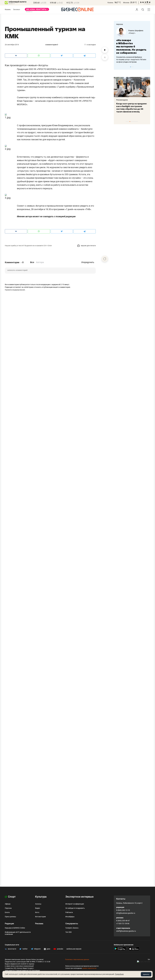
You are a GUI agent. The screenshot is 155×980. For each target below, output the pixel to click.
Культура (40, 896)
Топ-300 (68, 932)
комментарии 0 (51, 45)
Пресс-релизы (10, 917)
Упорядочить (87, 262)
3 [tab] (128, 121)
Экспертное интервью (79, 896)
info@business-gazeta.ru (125, 913)
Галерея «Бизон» (72, 928)
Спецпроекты (71, 923)
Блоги (7, 912)
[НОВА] (37, 10)
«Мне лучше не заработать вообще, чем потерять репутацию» (131, 45)
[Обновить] (105, 259)
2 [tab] (127, 121)
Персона (8, 908)
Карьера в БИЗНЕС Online (15, 928)
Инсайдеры (69, 917)
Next (147, 67)
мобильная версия (73, 949)
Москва (126, 3)
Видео (37, 908)
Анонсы (38, 904)
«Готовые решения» (136, 33)
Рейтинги (69, 912)
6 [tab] (132, 121)
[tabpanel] (132, 43)
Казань (110, 3)
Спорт (11, 896)
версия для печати (88, 246)
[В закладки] (105, 57)
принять (146, 974)
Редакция (9, 923)
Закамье (16, 9)
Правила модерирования (15, 290)
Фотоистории (40, 917)
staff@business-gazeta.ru (126, 931)
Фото (37, 912)
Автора (40, 262)
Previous (117, 67)
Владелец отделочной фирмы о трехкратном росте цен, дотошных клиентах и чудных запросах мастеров (131, 56)
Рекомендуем (122, 100)
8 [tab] (134, 121)
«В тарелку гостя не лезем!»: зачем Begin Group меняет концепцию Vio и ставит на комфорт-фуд (131, 107)
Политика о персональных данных (77, 959)
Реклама (39, 923)
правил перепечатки (89, 968)
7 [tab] (133, 121)
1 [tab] (126, 121)
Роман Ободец (134, 31)
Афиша (7, 904)
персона (119, 24)
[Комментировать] (105, 50)
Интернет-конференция (74, 904)
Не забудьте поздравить (75, 908)
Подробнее (119, 974)
